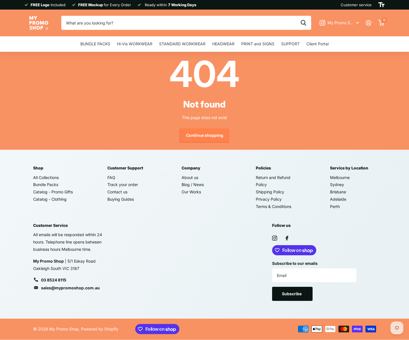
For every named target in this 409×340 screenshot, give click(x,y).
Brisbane (338, 191)
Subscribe (292, 293)
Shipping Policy (270, 191)
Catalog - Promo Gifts (53, 191)
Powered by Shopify (99, 328)
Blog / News (193, 184)
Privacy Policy (269, 199)
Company (191, 167)
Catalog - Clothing (50, 199)
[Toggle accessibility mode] (381, 4)
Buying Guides (120, 199)
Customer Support (125, 167)
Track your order (122, 184)
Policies (263, 167)
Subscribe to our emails (295, 263)
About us (190, 177)
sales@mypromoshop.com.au (70, 287)
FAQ (111, 177)
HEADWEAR (223, 43)
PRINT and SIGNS (257, 43)
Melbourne (340, 177)
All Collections (46, 177)
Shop (38, 167)
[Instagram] (274, 238)
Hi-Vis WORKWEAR (134, 43)
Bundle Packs (45, 184)
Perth (335, 206)
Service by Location (349, 167)
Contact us (117, 191)
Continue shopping (204, 135)
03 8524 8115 (53, 280)
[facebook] (287, 238)
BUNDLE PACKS (95, 43)
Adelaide (338, 199)
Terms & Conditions (273, 206)
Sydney (337, 184)
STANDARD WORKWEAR (182, 43)
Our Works (191, 191)
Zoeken (303, 23)
